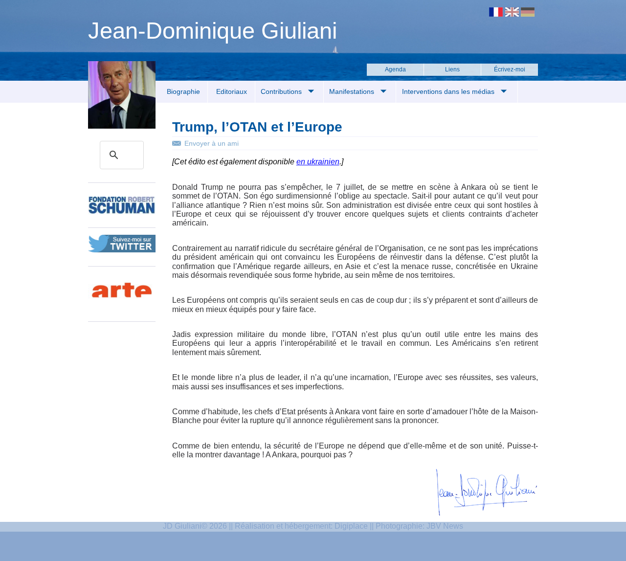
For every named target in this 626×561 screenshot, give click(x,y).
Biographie (183, 91)
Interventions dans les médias (449, 91)
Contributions (282, 91)
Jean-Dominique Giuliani (212, 31)
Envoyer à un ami (211, 143)
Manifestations (352, 91)
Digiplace (351, 526)
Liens (452, 69)
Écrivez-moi (509, 69)
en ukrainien (317, 161)
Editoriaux (231, 91)
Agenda (395, 69)
